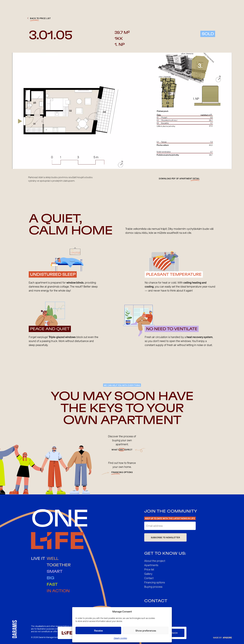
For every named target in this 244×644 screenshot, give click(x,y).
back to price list (40, 18)
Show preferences (145, 630)
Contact (149, 578)
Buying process (153, 586)
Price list (149, 569)
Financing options (154, 582)
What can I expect (122, 449)
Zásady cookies (120, 638)
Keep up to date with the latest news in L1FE (170, 518)
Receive (98, 630)
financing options (122, 472)
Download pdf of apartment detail (179, 178)
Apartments (151, 565)
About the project (154, 560)
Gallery (148, 573)
